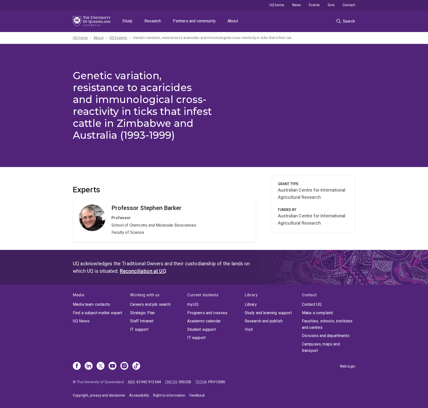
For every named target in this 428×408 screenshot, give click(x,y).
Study (127, 21)
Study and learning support (268, 312)
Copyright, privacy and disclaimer (99, 395)
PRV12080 (216, 382)
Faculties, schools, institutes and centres (327, 324)
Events (314, 5)
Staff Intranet (141, 321)
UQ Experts (118, 38)
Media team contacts (91, 304)
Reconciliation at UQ (143, 271)
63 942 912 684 (148, 382)
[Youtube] (112, 366)
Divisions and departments (325, 335)
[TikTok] (136, 366)
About (233, 21)
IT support (139, 329)
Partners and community (194, 21)
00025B (185, 382)
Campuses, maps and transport (321, 347)
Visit (249, 329)
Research (152, 21)
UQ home (276, 5)
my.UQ (192, 304)
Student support (201, 329)
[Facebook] (77, 366)
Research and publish (264, 321)
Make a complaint (317, 312)
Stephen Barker (164, 220)
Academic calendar (204, 321)
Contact (349, 5)
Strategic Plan (142, 312)
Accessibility (139, 395)
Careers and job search (150, 304)
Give (331, 5)
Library (251, 304)
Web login (347, 366)
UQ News (81, 321)
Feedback (197, 395)
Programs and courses (207, 312)
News (296, 5)
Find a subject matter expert (97, 312)
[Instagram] (124, 366)
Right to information (169, 395)
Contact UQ (312, 304)
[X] (101, 366)
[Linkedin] (89, 366)
